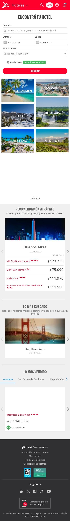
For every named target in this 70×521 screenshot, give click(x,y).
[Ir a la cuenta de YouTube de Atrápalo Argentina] (49, 491)
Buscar (35, 71)
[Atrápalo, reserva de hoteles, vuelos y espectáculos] (5, 5)
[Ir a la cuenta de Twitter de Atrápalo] (28, 491)
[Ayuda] (57, 5)
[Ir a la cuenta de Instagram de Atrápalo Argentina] (42, 491)
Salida (38, 36)
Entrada (7, 36)
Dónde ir (7, 25)
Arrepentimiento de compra (35, 452)
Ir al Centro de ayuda (35, 460)
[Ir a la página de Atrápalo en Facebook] (35, 491)
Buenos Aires (35, 247)
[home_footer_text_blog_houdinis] (21, 491)
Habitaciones (9, 48)
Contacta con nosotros (35, 464)
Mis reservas (35, 456)
